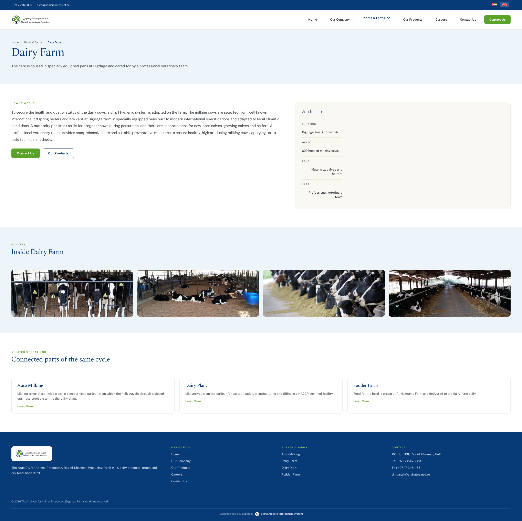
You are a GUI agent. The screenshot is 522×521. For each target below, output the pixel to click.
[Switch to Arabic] (494, 4)
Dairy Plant (289, 467)
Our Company (340, 19)
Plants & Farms (374, 17)
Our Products (412, 19)
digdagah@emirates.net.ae (53, 5)
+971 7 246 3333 (21, 5)
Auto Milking (291, 454)
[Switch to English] (504, 4)
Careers (441, 19)
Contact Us (468, 19)
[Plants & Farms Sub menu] (388, 17)
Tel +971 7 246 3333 (406, 461)
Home (312, 19)
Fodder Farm (291, 474)
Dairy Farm (289, 461)
